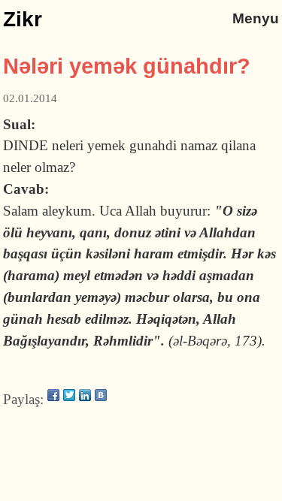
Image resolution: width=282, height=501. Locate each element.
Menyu (255, 18)
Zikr (22, 19)
